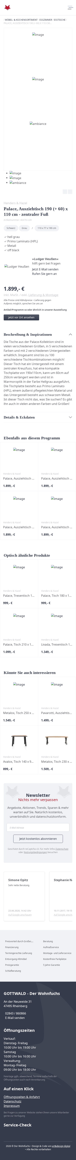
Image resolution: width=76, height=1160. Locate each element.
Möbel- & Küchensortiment (21, 19)
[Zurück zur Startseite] (7, 7)
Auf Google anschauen (20, 914)
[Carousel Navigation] (38, 192)
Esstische (59, 19)
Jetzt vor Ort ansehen (21, 317)
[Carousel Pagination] (15, 178)
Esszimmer (45, 19)
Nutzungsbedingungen (35, 852)
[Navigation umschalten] (70, 7)
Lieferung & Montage (43, 295)
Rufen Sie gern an (44, 274)
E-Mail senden (15, 1018)
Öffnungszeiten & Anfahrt (22, 1097)
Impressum (12, 1106)
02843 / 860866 (15, 1013)
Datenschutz (62, 848)
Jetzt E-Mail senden (45, 269)
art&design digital (61, 1146)
